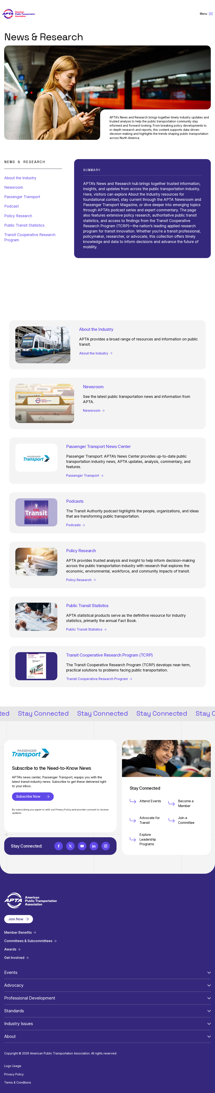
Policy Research (18, 216)
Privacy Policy (14, 1074)
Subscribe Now (28, 796)
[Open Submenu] (209, 972)
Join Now (15, 919)
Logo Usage (12, 1066)
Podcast (11, 206)
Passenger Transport (22, 197)
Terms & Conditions (17, 1082)
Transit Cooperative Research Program (29, 237)
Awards (10, 949)
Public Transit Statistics (24, 225)
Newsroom (13, 187)
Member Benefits (18, 933)
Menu (203, 13)
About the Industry (20, 178)
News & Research (24, 161)
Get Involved (14, 958)
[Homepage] (18, 14)
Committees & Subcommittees (28, 941)
